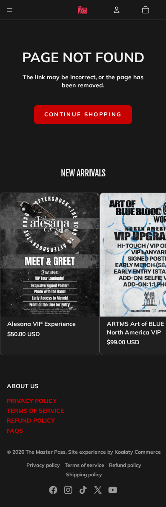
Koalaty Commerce (137, 452)
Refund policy (125, 465)
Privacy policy (43, 465)
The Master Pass (46, 452)
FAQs (15, 431)
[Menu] (10, 10)
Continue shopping (83, 114)
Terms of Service (35, 411)
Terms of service (84, 465)
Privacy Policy (32, 401)
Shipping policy (84, 474)
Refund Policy (31, 420)
